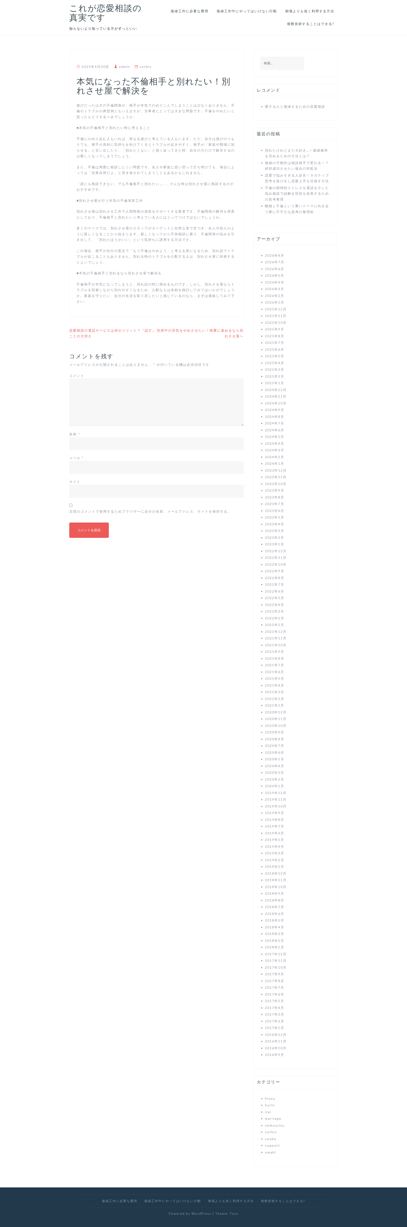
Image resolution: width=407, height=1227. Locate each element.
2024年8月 (274, 417)
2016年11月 (276, 1041)
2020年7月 (274, 746)
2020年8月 (274, 739)
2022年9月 (274, 571)
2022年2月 (274, 618)
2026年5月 (274, 275)
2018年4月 (274, 927)
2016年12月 (276, 1035)
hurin (270, 1105)
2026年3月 (274, 289)
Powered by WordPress (190, 1213)
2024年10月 (276, 403)
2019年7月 (274, 826)
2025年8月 (274, 336)
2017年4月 (274, 1008)
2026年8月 (274, 255)
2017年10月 (276, 967)
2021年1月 (274, 705)
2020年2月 (274, 779)
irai (268, 1112)
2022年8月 (274, 578)
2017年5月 (274, 1001)
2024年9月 (274, 410)
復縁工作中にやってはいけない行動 (247, 11)
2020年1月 (274, 786)
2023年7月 (274, 504)
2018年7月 (274, 907)
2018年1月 (274, 947)
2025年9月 (274, 329)
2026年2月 (274, 296)
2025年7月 (274, 343)
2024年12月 (276, 390)
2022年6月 (274, 591)
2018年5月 (274, 920)
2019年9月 (274, 813)
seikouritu (275, 1125)
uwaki (270, 1152)
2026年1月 (274, 302)
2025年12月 (276, 309)
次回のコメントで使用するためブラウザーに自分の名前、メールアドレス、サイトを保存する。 (150, 511)
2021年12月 (276, 632)
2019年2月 (274, 860)
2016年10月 (276, 1048)
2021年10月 (276, 645)
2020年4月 (274, 766)
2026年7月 (274, 262)
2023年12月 (276, 470)
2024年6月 (274, 430)
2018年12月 (276, 873)
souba (270, 1139)
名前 (74, 434)
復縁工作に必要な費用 (189, 11)
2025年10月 (276, 323)
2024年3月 (274, 450)
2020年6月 (274, 752)
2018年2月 (274, 941)
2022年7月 (274, 584)
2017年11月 (276, 961)
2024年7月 (274, 423)
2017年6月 (274, 994)
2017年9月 (274, 974)
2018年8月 (274, 900)
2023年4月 (274, 524)
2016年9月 (274, 1055)
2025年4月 (274, 363)
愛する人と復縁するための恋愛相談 (295, 106)
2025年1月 (274, 383)
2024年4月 (274, 443)
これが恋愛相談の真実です (105, 12)
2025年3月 (274, 369)
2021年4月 (274, 685)
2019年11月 (276, 799)
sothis (146, 67)
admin (124, 67)
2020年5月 (274, 759)
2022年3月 (274, 611)
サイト (75, 482)
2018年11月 (276, 880)
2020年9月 (274, 732)
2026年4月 (274, 282)
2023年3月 (274, 531)
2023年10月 (276, 484)
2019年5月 (274, 840)
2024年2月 (274, 457)
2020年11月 (276, 719)
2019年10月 (276, 806)
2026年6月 (274, 269)
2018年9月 (274, 893)
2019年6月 (274, 833)
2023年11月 (276, 477)
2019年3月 (274, 853)
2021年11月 (276, 638)
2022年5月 (274, 598)
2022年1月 (274, 625)
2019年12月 (276, 793)
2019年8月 (274, 820)
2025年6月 (274, 349)
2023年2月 (274, 537)
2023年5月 (274, 517)
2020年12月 (276, 712)
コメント (76, 376)
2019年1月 (274, 867)
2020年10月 (276, 726)
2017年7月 (274, 987)
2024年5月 (274, 437)
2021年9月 (274, 652)
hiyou (270, 1098)
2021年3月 (274, 692)
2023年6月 (274, 511)
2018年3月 (274, 934)
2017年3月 (274, 1014)
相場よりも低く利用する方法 (309, 11)
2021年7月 (274, 665)
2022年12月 (276, 551)
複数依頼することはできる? (310, 24)
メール (76, 458)
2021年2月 (274, 699)
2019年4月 (274, 846)
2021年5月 (274, 678)
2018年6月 (274, 914)
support (272, 1145)
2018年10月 (276, 887)
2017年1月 (274, 1028)
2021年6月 (274, 672)
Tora (234, 1213)
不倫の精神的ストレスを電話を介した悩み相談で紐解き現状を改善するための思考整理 (297, 193)
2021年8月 (274, 658)
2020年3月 (274, 772)
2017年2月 (274, 1021)
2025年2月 (274, 376)
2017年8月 (274, 981)
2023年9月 (274, 490)
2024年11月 (276, 396)
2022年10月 (276, 564)
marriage (273, 1118)
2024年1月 (274, 463)
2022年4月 (274, 605)
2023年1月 (274, 544)
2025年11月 (276, 316)
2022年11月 (276, 558)
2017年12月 (276, 954)
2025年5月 (274, 356)
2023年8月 (274, 497)
